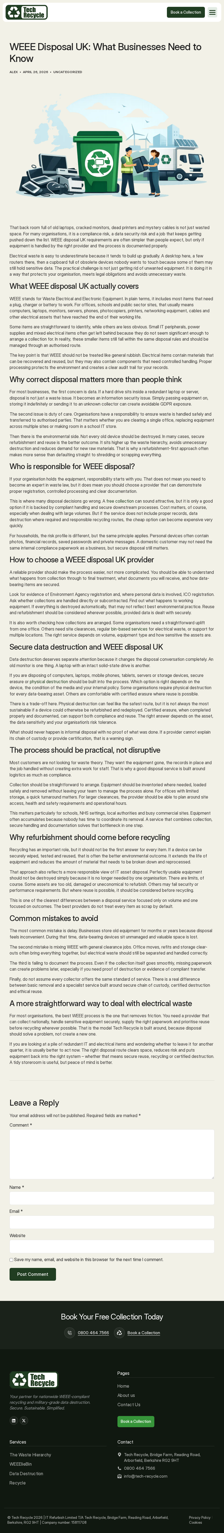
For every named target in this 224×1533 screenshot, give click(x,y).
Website (17, 1235)
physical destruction (49, 681)
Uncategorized (67, 72)
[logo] (26, 12)
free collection (120, 501)
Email (16, 1211)
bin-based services (129, 629)
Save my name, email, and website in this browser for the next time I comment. (88, 1259)
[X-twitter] (24, 1420)
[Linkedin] (14, 1420)
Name (17, 1187)
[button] (212, 12)
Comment (21, 1125)
